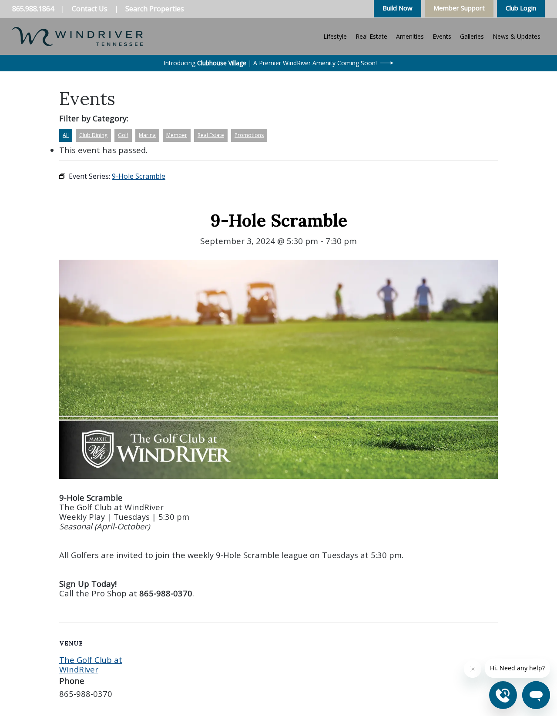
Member (176, 135)
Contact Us (89, 8)
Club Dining (93, 135)
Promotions (249, 135)
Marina (147, 135)
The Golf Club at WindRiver (90, 664)
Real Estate (211, 135)
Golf (123, 135)
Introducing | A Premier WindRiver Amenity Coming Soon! (270, 63)
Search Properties (154, 8)
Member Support (459, 7)
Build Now (398, 7)
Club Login (521, 7)
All (66, 135)
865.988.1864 (33, 8)
